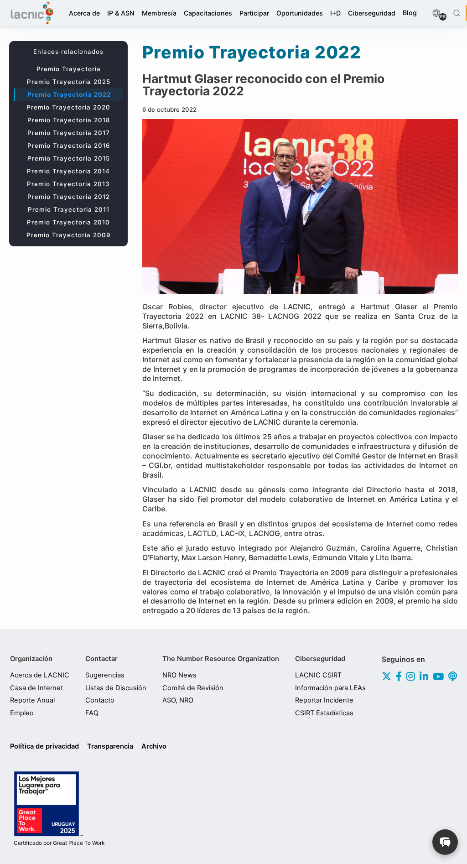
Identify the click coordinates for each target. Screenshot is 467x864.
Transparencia (110, 746)
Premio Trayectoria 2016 (68, 145)
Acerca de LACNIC (39, 675)
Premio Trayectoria (68, 69)
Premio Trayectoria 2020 (68, 107)
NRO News (179, 675)
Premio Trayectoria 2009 (68, 235)
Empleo (22, 713)
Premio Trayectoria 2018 (68, 120)
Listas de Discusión (115, 688)
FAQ (92, 713)
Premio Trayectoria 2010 (68, 222)
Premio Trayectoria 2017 (68, 132)
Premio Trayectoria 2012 (68, 196)
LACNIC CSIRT (318, 675)
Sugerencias (105, 675)
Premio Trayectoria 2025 (68, 81)
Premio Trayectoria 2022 (69, 94)
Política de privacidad (44, 746)
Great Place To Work (59, 843)
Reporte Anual (32, 700)
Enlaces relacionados (68, 51)
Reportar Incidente (324, 700)
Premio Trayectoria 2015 (68, 158)
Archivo (153, 746)
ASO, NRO (177, 700)
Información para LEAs (330, 688)
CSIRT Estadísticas (324, 713)
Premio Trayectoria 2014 (68, 171)
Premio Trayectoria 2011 (68, 209)
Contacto (99, 700)
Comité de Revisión (192, 688)
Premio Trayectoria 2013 (68, 183)
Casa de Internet (36, 688)
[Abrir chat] (445, 842)
